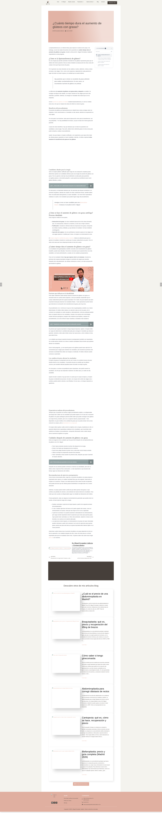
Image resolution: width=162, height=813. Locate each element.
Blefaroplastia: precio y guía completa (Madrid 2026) (93, 754)
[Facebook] (52, 803)
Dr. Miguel (64, 1)
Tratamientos (80, 1)
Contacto (103, 1)
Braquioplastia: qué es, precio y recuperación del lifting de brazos (94, 624)
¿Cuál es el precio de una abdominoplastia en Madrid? (95, 596)
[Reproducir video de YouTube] (71, 279)
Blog (98, 1)
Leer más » (84, 644)
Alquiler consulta (71, 1)
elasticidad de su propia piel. (70, 423)
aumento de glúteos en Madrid (60, 101)
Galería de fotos (90, 1)
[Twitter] (54, 803)
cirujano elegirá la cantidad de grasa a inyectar (62, 238)
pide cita (51, 537)
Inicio (58, 1)
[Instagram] (56, 803)
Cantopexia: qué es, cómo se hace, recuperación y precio (95, 720)
